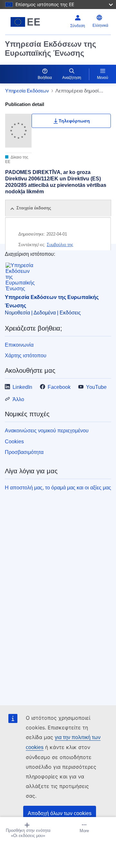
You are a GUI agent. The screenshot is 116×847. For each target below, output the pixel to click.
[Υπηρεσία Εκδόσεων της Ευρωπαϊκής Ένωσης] (25, 22)
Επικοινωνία (19, 345)
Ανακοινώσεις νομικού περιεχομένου (47, 430)
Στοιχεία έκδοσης (33, 208)
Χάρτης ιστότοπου (25, 355)
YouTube (96, 387)
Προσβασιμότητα (24, 452)
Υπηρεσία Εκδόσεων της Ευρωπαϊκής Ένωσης (50, 48)
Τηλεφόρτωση (74, 120)
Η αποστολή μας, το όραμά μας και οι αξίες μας (58, 487)
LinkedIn (22, 387)
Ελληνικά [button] (100, 25)
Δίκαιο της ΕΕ (16, 159)
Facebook (59, 387)
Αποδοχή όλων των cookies (60, 813)
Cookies (14, 441)
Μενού (102, 77)
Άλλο (18, 399)
